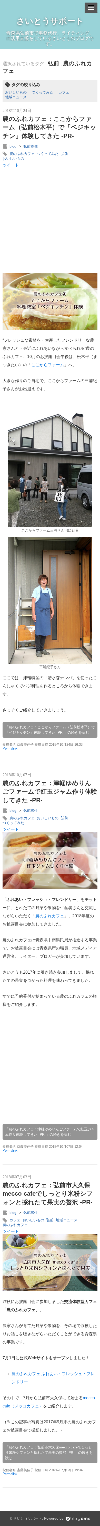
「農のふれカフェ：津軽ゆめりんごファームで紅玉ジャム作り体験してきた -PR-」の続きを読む (50, 1131)
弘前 (53, 63)
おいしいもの (16, 92)
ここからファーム (47, 365)
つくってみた (42, 92)
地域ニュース (16, 97)
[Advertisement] (50, 220)
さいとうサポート (50, 21)
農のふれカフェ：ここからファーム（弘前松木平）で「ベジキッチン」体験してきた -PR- (49, 127)
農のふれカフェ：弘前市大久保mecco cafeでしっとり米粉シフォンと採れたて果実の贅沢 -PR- (48, 1194)
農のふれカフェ (22, 154)
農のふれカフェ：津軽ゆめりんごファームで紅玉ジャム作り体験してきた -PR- (50, 792)
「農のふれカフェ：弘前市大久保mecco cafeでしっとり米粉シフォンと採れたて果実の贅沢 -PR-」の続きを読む (49, 1452)
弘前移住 (30, 146)
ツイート (11, 165)
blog (12, 146)
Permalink (10, 748)
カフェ (63, 92)
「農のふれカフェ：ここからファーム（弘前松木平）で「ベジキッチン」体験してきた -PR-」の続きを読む (50, 729)
